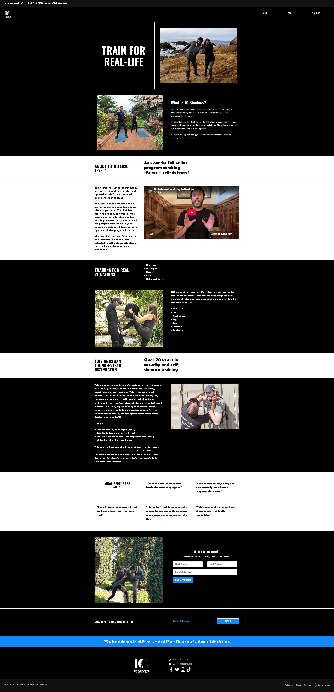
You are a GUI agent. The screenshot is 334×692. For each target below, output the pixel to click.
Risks (298, 685)
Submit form (183, 580)
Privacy (289, 685)
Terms (307, 685)
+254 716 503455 (35, 3)
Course (316, 13)
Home (264, 13)
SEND (228, 621)
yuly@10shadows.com (58, 3)
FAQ (289, 13)
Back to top (324, 685)
